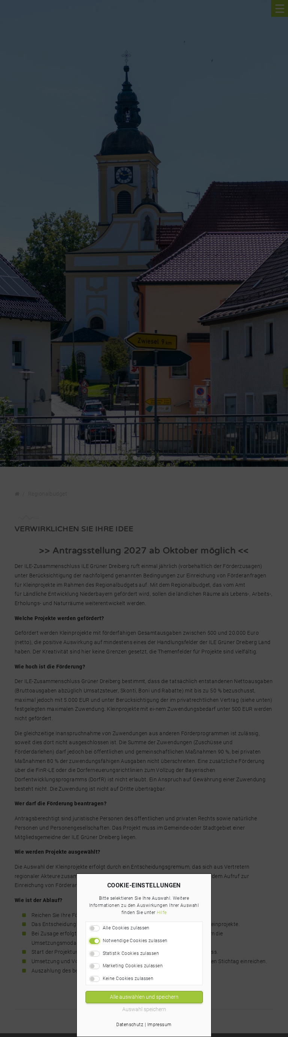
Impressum (159, 1024)
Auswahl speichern (144, 1009)
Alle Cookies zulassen (126, 928)
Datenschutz (129, 1024)
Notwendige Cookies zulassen (135, 940)
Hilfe (161, 912)
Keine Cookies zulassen (128, 978)
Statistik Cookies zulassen (131, 953)
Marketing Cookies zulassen (133, 965)
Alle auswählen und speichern (144, 997)
